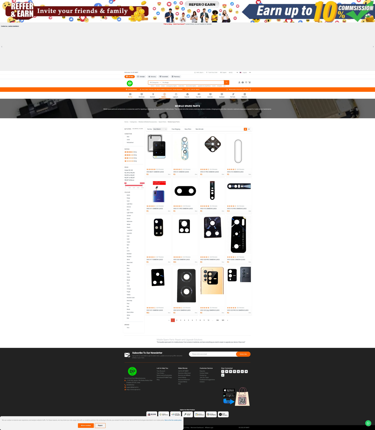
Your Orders (160, 373)
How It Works (182, 377)
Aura (128, 209)
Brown (128, 218)
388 (217, 320)
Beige (128, 198)
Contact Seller (204, 373)
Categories (132, 89)
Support (224, 72)
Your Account (161, 371)
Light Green (130, 212)
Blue (128, 268)
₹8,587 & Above (129, 180)
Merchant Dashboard (197, 427)
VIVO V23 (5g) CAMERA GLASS (209, 310)
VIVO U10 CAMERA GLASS (235, 172)
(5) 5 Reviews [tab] (160, 169)
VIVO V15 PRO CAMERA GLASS (236, 208)
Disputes (202, 371)
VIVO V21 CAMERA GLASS (155, 310)
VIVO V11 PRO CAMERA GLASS (183, 208)
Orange (129, 289)
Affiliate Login (209, 427)
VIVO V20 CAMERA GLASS (181, 259)
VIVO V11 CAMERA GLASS (155, 208)
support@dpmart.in (132, 387)
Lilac (128, 236)
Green (128, 277)
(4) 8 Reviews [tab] (240, 169)
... (212, 320)
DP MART (247, 427)
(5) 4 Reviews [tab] (213, 206)
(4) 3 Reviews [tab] (160, 206)
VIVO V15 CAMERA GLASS (208, 208)
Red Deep (129, 300)
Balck (128, 195)
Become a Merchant (184, 373)
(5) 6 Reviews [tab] (240, 307)
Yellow (128, 294)
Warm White (130, 312)
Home (126, 122)
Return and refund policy (164, 375)
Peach (128, 227)
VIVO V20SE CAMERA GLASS (236, 259)
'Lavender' (129, 230)
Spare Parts (162, 122)
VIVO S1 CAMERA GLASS (181, 172)
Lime (128, 250)
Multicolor (129, 221)
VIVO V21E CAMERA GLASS (182, 310)
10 (208, 320)
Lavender (129, 233)
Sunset (129, 215)
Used (128, 139)
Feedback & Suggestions (207, 379)
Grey (128, 303)
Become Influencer (184, 379)
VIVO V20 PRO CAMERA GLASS (210, 259)
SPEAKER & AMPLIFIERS (204, 86)
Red (128, 283)
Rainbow (129, 253)
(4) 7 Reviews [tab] (160, 257)
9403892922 (130, 385)
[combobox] (160, 129)
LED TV (152, 86)
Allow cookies (86, 425)
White (128, 315)
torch (214, 86)
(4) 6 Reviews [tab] (186, 169)
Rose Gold (129, 262)
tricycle (219, 86)
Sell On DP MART (194, 89)
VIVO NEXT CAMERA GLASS (155, 172)
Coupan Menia (182, 382)
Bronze (129, 207)
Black (128, 280)
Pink (128, 274)
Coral (128, 286)
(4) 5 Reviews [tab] (186, 206)
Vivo (128, 327)
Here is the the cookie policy (173, 420)
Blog (158, 379)
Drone (157, 86)
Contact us (203, 375)
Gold (128, 239)
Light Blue (129, 204)
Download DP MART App (164, 377)
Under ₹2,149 (129, 170)
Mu (128, 248)
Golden (129, 271)
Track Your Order (212, 72)
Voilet (128, 242)
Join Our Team (204, 377)
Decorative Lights (191, 86)
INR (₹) (230, 72)
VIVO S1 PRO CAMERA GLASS (209, 172)
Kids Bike (181, 86)
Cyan (128, 201)
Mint (128, 245)
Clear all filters (138, 128)
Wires (163, 86)
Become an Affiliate (184, 375)
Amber (128, 224)
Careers (202, 382)
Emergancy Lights (171, 86)
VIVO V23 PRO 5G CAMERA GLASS (237, 310)
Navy (128, 265)
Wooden (129, 256)
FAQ (179, 384)
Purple (128, 291)
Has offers (187, 129)
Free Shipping (175, 129)
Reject (100, 425)
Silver (128, 259)
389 (223, 320)
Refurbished (130, 142)
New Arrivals (199, 129)
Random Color (131, 297)
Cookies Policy (185, 427)
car (224, 86)
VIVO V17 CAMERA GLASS (155, 259)
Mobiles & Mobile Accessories (148, 122)
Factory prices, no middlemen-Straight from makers (162, 89)
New (128, 136)
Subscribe (243, 354)
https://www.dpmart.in (133, 389)
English (245, 72)
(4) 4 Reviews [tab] (213, 169)
